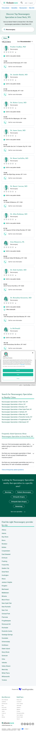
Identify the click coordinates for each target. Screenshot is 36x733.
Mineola (4, 596)
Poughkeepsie (6, 621)
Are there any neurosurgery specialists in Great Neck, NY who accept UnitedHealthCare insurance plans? (16, 455)
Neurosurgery (23, 8)
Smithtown (5, 645)
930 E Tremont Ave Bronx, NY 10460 (14, 286)
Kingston (4, 586)
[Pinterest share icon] (33, 724)
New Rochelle (6, 607)
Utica (3, 659)
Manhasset (5, 589)
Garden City (5, 568)
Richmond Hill (6, 624)
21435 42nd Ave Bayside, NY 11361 (14, 91)
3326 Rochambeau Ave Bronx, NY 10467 (15, 344)
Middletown (5, 593)
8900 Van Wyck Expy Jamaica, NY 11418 (15, 174)
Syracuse (5, 656)
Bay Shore (5, 537)
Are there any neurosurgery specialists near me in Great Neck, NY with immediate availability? (17, 463)
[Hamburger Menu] (4, 2)
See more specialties (17, 511)
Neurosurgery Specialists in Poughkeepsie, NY (16, 419)
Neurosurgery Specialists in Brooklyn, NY (14, 407)
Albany (4, 530)
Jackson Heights (7, 582)
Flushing (4, 561)
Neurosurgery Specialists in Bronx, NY (14, 404)
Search (21, 2)
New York (31, 8)
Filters (6, 38)
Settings (18, 378)
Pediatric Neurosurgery (24, 492)
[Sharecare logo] (18, 723)
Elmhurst (4, 558)
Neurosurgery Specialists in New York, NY (15, 402)
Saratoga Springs (7, 635)
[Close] (33, 353)
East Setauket (6, 554)
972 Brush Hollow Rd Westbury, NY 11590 (15, 258)
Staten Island (6, 649)
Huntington (5, 575)
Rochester (5, 628)
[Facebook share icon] (22, 724)
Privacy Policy (22, 364)
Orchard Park (6, 614)
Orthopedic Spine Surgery (19, 501)
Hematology (18, 506)
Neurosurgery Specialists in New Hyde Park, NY (17, 409)
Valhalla (4, 662)
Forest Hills (5, 565)
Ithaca (4, 579)
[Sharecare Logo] (12, 2)
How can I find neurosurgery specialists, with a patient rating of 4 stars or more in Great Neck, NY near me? (17, 446)
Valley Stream (6, 666)
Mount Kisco (5, 600)
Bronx (3, 540)
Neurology (8, 492)
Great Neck (5, 572)
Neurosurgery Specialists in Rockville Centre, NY (17, 417)
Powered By (15, 689)
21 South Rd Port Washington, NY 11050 (15, 118)
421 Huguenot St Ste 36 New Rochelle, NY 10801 (17, 230)
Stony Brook (5, 652)
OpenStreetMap (27, 385)
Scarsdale (5, 638)
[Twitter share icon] (30, 724)
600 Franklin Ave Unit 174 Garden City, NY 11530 (17, 146)
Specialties (14, 8)
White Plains (6, 673)
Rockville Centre (7, 631)
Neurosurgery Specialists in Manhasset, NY (15, 422)
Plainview (5, 617)
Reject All (18, 370)
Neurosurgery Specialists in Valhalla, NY (14, 412)
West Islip (5, 669)
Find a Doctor (5, 8)
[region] (18, 366)
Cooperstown (6, 551)
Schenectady (6, 642)
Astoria (4, 533)
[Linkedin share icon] (27, 724)
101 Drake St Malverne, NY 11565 (13, 202)
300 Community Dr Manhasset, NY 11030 (15, 63)
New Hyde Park (7, 603)
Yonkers (4, 680)
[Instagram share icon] (24, 724)
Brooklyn (4, 544)
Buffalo (4, 547)
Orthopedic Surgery (19, 497)
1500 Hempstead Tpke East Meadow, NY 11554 (17, 316)
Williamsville (6, 676)
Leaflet (20, 385)
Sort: (24, 41)
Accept (18, 374)
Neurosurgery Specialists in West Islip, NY (15, 414)
